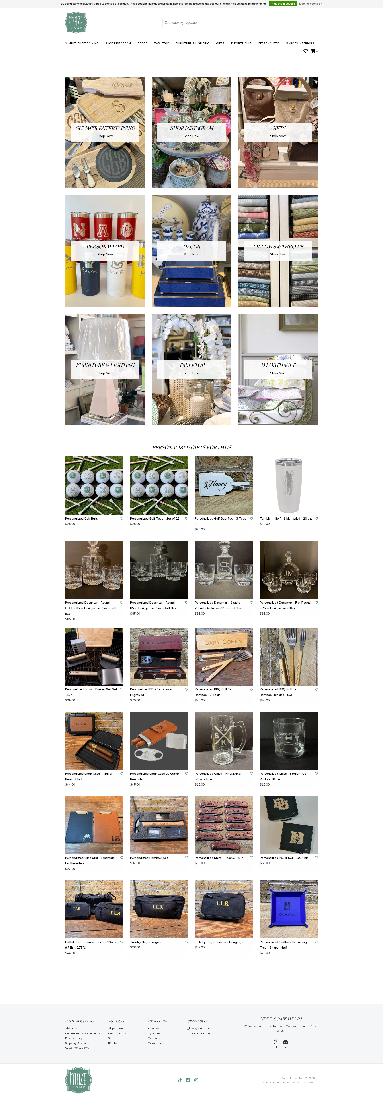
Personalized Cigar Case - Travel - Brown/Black (89, 776)
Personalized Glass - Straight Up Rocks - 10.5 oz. (283, 776)
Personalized (269, 43)
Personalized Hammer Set (149, 858)
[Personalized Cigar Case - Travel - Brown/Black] (94, 741)
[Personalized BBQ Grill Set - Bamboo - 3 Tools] (224, 657)
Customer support (77, 1047)
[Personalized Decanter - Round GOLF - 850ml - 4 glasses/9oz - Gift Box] (94, 570)
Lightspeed (307, 1082)
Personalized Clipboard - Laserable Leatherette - (90, 860)
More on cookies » (310, 3)
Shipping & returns (77, 1043)
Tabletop (161, 43)
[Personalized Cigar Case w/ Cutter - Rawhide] (159, 741)
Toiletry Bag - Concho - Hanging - (219, 942)
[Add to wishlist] (121, 518)
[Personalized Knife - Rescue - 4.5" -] (224, 825)
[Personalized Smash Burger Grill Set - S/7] (94, 657)
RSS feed (114, 1043)
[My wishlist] (305, 52)
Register (153, 1028)
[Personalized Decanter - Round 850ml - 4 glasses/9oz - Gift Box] (159, 570)
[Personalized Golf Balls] (94, 485)
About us (71, 1028)
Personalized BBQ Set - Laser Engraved (151, 692)
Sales (112, 1038)
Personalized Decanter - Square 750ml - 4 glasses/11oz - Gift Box (219, 605)
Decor (143, 43)
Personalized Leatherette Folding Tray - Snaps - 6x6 (283, 945)
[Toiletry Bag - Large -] (159, 909)
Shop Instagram (118, 43)
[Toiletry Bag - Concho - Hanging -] (224, 909)
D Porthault (241, 43)
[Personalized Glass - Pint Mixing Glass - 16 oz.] (224, 741)
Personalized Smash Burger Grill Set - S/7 (91, 692)
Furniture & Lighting (192, 43)
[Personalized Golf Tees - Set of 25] (159, 485)
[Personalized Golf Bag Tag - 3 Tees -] (224, 485)
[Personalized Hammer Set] (159, 825)
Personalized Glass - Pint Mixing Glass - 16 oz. (218, 776)
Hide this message (283, 3)
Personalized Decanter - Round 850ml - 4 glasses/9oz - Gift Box (153, 605)
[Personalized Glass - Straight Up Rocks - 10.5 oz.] (289, 741)
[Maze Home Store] (110, 23)
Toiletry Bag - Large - (145, 942)
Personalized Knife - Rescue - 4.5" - (220, 858)
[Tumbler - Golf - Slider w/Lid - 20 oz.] (289, 485)
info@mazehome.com (201, 1033)
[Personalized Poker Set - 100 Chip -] (289, 825)
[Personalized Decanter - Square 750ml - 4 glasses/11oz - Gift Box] (224, 570)
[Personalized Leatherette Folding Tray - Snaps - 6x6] (289, 909)
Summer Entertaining (82, 43)
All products (116, 1028)
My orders (154, 1033)
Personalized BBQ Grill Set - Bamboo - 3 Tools (215, 692)
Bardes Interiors (300, 43)
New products (117, 1033)
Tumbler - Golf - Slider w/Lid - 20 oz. (286, 518)
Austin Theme (272, 1082)
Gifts (220, 43)
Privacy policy (73, 1038)
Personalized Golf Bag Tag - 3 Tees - (220, 521)
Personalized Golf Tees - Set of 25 (154, 518)
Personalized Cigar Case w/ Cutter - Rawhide (155, 776)
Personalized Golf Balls (81, 518)
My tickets (154, 1038)
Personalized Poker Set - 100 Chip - (285, 858)
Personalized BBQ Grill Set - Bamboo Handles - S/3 (280, 692)
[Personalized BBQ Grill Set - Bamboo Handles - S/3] (289, 657)
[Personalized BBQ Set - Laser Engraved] (159, 657)
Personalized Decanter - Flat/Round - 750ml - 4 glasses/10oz (285, 605)
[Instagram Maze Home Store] (196, 1080)
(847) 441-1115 (200, 1028)
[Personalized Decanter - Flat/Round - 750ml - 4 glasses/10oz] (289, 570)
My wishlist (155, 1043)
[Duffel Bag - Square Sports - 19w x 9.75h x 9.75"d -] (94, 909)
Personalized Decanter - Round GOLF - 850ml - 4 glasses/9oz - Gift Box (90, 608)
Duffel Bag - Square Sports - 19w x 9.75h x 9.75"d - (90, 945)
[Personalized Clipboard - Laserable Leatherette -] (94, 825)
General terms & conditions (83, 1033)
